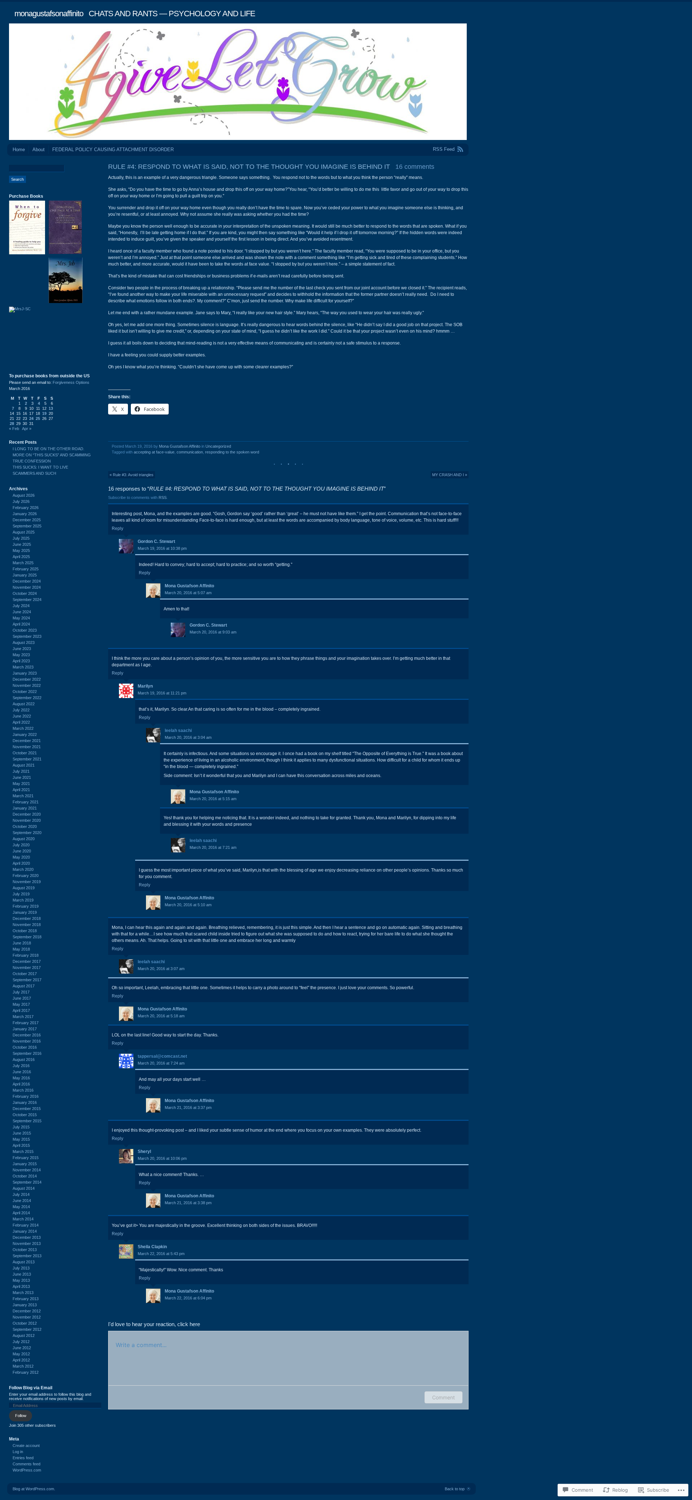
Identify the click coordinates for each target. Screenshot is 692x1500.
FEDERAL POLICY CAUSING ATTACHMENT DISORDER (113, 149)
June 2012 (22, 1348)
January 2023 (25, 673)
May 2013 (21, 1280)
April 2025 (21, 556)
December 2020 (27, 814)
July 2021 (21, 771)
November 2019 (27, 882)
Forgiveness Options (71, 382)
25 (38, 418)
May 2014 (21, 1207)
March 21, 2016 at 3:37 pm (188, 1107)
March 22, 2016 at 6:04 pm (188, 1298)
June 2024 (22, 612)
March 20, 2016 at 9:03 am (213, 632)
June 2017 (22, 998)
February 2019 (26, 906)
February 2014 (26, 1225)
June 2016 (22, 1072)
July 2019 (21, 894)
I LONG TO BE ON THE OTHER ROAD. (48, 449)
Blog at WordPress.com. (34, 1489)
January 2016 (25, 1102)
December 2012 (27, 1311)
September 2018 (27, 937)
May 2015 (21, 1139)
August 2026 (24, 495)
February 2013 (26, 1299)
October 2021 (25, 753)
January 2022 (25, 734)
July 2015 (21, 1127)
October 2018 (25, 931)
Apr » (26, 428)
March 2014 (23, 1219)
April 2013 (21, 1286)
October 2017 (25, 974)
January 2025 (25, 575)
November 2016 (27, 1041)
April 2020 (21, 863)
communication (190, 452)
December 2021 (27, 740)
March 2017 (23, 1016)
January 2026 (25, 514)
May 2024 (21, 618)
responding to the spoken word (232, 452)
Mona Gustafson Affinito (179, 446)
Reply (117, 528)
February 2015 (26, 1157)
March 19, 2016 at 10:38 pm (162, 548)
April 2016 (21, 1084)
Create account (26, 1445)
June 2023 (22, 648)
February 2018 (26, 955)
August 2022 (24, 704)
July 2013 (21, 1268)
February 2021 (26, 802)
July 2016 (21, 1065)
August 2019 (24, 888)
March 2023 (23, 667)
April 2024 (21, 624)
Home (19, 149)
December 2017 (27, 961)
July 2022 (21, 710)
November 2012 (27, 1317)
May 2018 (21, 949)
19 (44, 413)
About (38, 149)
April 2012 (21, 1360)
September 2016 (27, 1053)
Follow (20, 1415)
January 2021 (25, 808)
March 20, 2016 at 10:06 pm (162, 1158)
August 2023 (24, 642)
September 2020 (27, 832)
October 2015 (25, 1115)
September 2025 (27, 526)
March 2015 (23, 1151)
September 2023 (27, 636)
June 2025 (22, 544)
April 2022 (21, 722)
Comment (443, 1397)
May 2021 (21, 783)
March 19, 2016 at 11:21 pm (162, 693)
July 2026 (21, 501)
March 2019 (23, 900)
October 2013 (25, 1249)
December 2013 (27, 1237)
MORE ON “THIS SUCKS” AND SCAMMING (52, 455)
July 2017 (21, 992)
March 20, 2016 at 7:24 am (161, 1063)
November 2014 (27, 1170)
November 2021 (27, 747)
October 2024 (25, 593)
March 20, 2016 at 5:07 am (188, 593)
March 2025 (23, 563)
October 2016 (25, 1047)
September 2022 (27, 698)
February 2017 (26, 1023)
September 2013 (27, 1256)
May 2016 (21, 1078)
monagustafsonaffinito (48, 13)
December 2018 (27, 918)
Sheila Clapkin (152, 1246)
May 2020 (21, 857)
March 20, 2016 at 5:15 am (213, 799)
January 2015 (25, 1164)
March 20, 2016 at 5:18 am (161, 1016)
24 (31, 418)
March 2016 (23, 1090)
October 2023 (25, 630)
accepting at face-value (154, 452)
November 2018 (27, 924)
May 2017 (21, 1004)
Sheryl (144, 1151)
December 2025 (27, 520)
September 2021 (27, 759)
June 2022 (22, 716)
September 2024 (27, 599)
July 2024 (21, 606)
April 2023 (21, 661)
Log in (18, 1451)
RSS (163, 497)
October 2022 (25, 691)
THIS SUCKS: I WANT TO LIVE (40, 467)
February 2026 (26, 507)
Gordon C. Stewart (156, 541)
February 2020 (26, 875)
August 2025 (24, 532)
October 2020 (25, 826)
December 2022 (27, 679)
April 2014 (21, 1213)
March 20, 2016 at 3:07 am (161, 968)
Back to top (455, 1489)
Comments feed (26, 1464)
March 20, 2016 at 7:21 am (213, 847)
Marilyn (145, 686)
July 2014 (21, 1194)
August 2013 (24, 1262)
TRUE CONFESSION (32, 461)
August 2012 (24, 1335)
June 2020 (22, 851)
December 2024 (27, 581)
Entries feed (23, 1458)
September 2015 (27, 1121)
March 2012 (23, 1366)
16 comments (414, 166)
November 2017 (27, 967)
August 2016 (24, 1059)
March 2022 (23, 728)
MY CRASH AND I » (449, 475)
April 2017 (21, 1010)
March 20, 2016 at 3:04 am (188, 737)
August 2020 (24, 839)
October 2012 (25, 1323)
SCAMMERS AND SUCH (34, 473)
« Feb (14, 428)
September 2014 (27, 1182)
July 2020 (21, 845)
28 (12, 423)
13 (51, 408)
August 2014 (24, 1188)
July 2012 (21, 1341)
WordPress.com (27, 1470)
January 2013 (25, 1305)
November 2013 (27, 1243)
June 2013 (22, 1274)
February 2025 (26, 569)
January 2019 (25, 912)
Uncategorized (218, 446)
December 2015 (27, 1108)
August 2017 (24, 986)
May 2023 (21, 655)
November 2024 (27, 587)
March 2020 (23, 869)
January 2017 (25, 1029)
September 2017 (27, 980)
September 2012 (27, 1329)
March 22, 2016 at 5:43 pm (161, 1253)
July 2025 (21, 538)
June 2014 (22, 1200)
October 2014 (25, 1176)
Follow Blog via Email (30, 1387)
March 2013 (23, 1292)
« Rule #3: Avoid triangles (132, 475)
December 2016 (27, 1035)
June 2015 (22, 1133)
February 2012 (26, 1372)
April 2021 (21, 790)
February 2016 (26, 1096)
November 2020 (27, 820)
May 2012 (21, 1354)
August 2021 (24, 765)
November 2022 (27, 685)
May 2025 (21, 550)
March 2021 (23, 796)
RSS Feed (443, 149)
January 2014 (25, 1231)
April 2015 (21, 1145)
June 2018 (22, 943)
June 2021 (22, 777)
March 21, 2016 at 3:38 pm (188, 1203)
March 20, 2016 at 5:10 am (188, 905)
